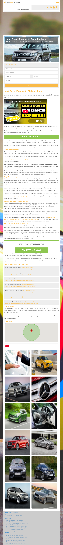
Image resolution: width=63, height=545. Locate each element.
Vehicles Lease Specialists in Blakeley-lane (16, 537)
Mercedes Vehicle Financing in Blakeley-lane (17, 521)
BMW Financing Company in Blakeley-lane (16, 526)
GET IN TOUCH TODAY (31, 137)
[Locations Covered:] (4, 2)
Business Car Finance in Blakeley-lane (15, 540)
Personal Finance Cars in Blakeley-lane (15, 541)
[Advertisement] (31, 23)
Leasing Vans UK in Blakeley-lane (14, 515)
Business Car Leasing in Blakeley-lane (15, 534)
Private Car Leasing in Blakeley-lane (15, 535)
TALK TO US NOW (31, 250)
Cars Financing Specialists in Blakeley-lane (16, 543)
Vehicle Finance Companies (11, 512)
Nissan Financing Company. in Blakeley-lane (17, 527)
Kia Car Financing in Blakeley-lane (14, 529)
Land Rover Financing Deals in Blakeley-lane (17, 523)
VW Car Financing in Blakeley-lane (14, 531)
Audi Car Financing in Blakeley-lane (14, 520)
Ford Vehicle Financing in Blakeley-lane (15, 524)
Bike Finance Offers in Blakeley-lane (15, 517)
